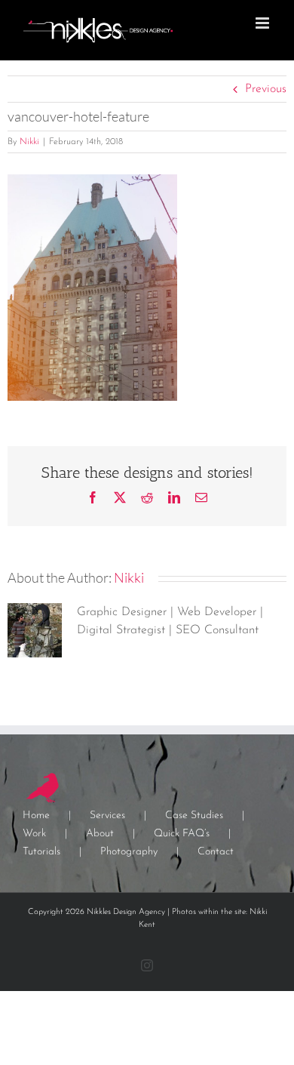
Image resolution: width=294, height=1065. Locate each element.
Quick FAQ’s (182, 833)
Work (34, 833)
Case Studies (194, 815)
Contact (216, 851)
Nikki (29, 141)
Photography (129, 851)
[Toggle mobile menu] (263, 23)
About (100, 833)
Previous (265, 89)
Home (36, 815)
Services (107, 815)
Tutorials (41, 851)
